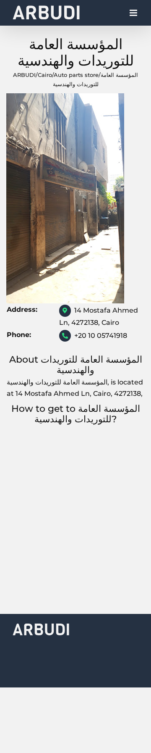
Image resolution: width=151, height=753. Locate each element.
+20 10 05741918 (100, 336)
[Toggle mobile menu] (134, 14)
